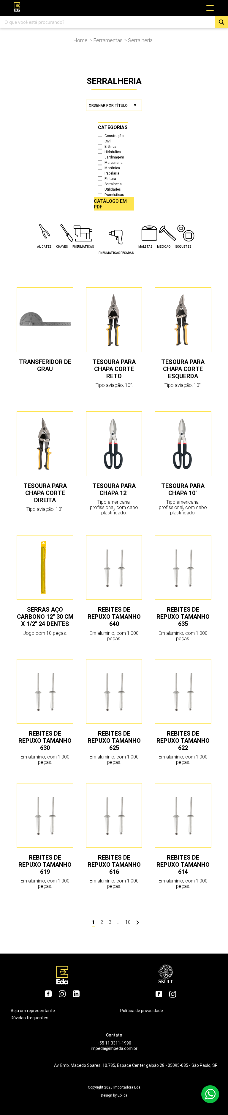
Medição (163, 246)
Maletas (145, 246)
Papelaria (111, 173)
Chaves (62, 246)
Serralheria (113, 184)
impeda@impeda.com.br (114, 1048)
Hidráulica (112, 152)
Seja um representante (33, 1010)
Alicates (44, 246)
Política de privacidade (141, 1010)
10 (128, 922)
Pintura (110, 179)
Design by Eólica (114, 1095)
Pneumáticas (83, 246)
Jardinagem (114, 157)
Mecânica (112, 168)
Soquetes (183, 246)
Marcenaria (113, 163)
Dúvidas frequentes (29, 1017)
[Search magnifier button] (221, 22)
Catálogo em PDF (110, 204)
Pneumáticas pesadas (116, 253)
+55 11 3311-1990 (114, 1043)
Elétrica (110, 147)
